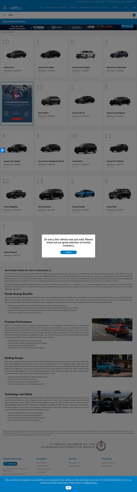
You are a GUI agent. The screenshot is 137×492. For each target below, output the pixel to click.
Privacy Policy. (91, 483)
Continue (68, 252)
